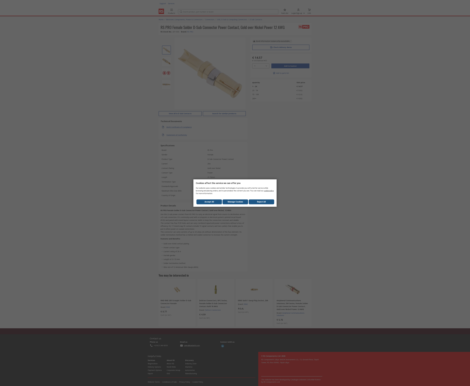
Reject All (261, 202)
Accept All (209, 202)
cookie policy (269, 191)
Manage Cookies (235, 202)
